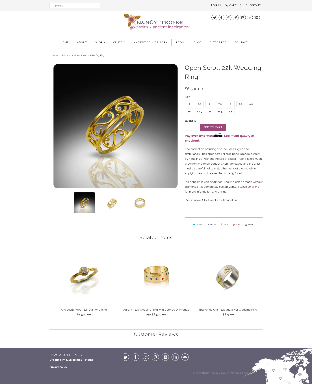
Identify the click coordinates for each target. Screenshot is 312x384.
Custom (119, 42)
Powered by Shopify (242, 373)
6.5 (199, 104)
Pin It (226, 224)
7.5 (220, 104)
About (82, 42)
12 (230, 111)
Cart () (234, 5)
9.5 (251, 104)
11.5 (220, 111)
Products (65, 55)
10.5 (199, 111)
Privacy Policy (58, 367)
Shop (99, 42)
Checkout (253, 5)
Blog (198, 42)
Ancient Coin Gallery (150, 42)
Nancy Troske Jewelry (215, 373)
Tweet (199, 224)
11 (210, 111)
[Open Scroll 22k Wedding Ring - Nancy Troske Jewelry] (115, 126)
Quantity (190, 120)
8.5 (240, 104)
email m (252, 186)
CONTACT (241, 42)
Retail (181, 42)
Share (213, 224)
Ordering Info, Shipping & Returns (71, 359)
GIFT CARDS (218, 42)
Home (65, 42)
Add (238, 224)
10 (189, 111)
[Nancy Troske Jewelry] (156, 23)
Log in (216, 5)
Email (250, 224)
